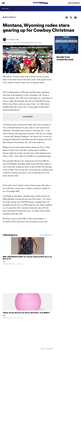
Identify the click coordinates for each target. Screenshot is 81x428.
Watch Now (73, 3)
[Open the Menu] (3, 3)
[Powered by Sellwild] (50, 348)
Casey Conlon (14, 39)
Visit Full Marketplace (46, 235)
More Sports (9, 17)
